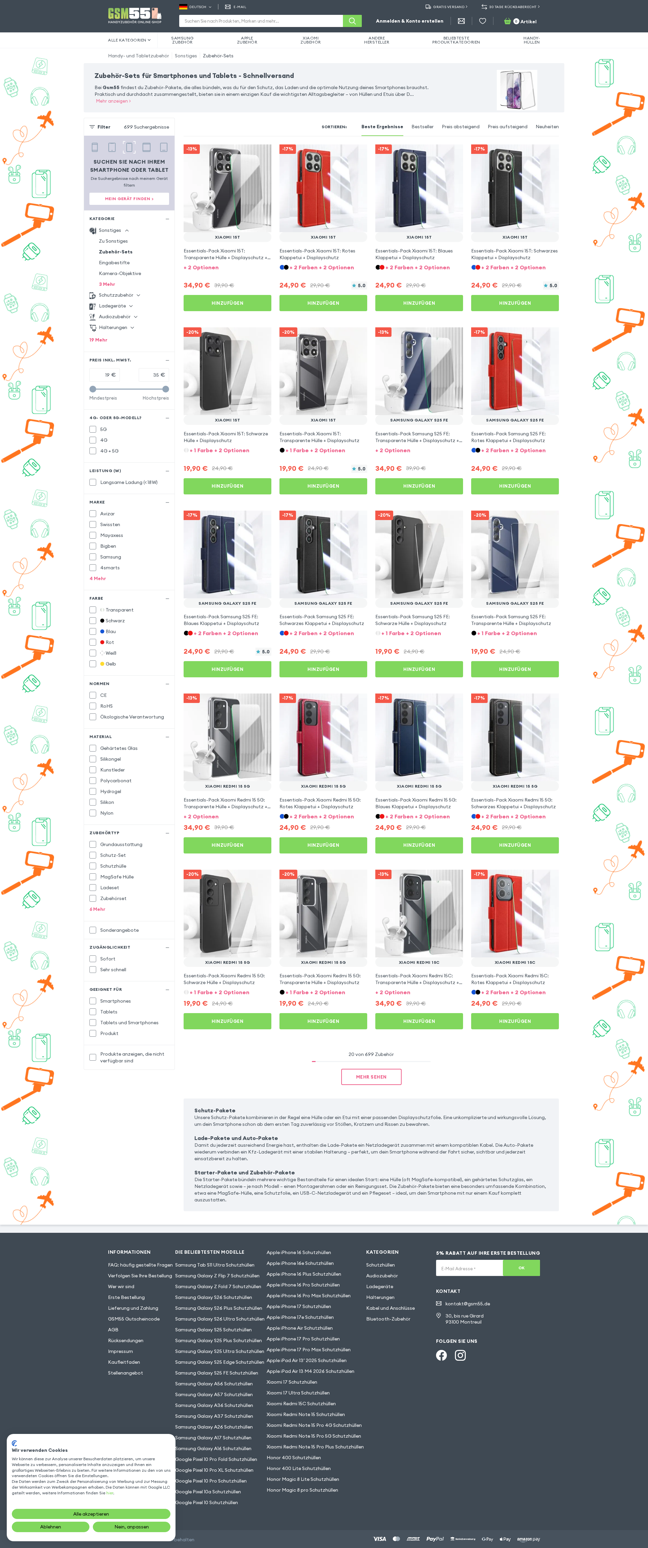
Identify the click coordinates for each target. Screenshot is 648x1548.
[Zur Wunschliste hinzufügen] (261, 153)
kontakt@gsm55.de (468, 1304)
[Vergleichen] (248, 153)
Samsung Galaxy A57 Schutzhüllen (214, 1394)
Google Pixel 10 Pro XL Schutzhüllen (214, 1470)
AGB (113, 1330)
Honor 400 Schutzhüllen (294, 1458)
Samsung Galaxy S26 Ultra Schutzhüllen (220, 1319)
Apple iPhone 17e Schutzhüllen (300, 1317)
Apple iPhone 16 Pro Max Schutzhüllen (309, 1296)
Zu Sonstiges (113, 241)
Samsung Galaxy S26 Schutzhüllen (213, 1297)
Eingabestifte (114, 263)
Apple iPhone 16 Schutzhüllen (299, 1252)
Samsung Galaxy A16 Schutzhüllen (213, 1448)
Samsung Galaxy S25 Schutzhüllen (213, 1330)
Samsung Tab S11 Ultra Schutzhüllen (214, 1265)
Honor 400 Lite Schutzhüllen (299, 1468)
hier (109, 1492)
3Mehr (107, 284)
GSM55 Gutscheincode (134, 1319)
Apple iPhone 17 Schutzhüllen (299, 1306)
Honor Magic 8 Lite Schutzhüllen (303, 1479)
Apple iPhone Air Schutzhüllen (300, 1328)
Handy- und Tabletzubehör (138, 56)
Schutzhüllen (380, 1265)
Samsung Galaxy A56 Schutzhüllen (214, 1384)
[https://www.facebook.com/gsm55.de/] (441, 1355)
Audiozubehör (382, 1276)
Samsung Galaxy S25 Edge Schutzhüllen (219, 1362)
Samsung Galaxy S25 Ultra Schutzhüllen (219, 1351)
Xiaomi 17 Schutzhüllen (292, 1382)
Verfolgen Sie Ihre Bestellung (140, 1276)
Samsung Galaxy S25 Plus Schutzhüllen (218, 1340)
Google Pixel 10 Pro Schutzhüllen (211, 1481)
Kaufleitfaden (124, 1362)
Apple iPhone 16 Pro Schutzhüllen (303, 1285)
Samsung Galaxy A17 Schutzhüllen (213, 1438)
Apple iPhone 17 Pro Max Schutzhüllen (309, 1350)
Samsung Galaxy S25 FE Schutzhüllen (216, 1373)
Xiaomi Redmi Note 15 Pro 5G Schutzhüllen (314, 1436)
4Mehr (97, 578)
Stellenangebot (125, 1373)
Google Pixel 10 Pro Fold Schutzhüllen (216, 1459)
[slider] (92, 389)
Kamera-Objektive (120, 273)
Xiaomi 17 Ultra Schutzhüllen (298, 1393)
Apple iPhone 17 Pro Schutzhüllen (303, 1339)
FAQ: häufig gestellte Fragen (140, 1265)
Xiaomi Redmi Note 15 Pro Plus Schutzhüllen (315, 1447)
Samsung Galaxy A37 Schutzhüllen (214, 1416)
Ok (521, 1267)
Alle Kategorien (127, 40)
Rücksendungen (125, 1340)
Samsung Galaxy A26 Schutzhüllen (214, 1427)
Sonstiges (186, 56)
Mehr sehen (371, 1077)
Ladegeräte (379, 1286)
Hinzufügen (227, 303)
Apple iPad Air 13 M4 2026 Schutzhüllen (310, 1371)
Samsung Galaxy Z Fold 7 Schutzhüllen (218, 1286)
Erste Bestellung (126, 1297)
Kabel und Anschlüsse (390, 1308)
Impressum (120, 1351)
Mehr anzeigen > (113, 101)
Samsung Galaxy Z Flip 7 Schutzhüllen (217, 1276)
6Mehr (97, 909)
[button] (227, 266)
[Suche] (352, 21)
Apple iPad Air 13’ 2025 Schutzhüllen (307, 1360)
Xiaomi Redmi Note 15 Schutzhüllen (306, 1414)
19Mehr (98, 340)
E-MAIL (240, 7)
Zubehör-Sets (218, 56)
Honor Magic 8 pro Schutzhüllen (302, 1490)
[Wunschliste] (482, 21)
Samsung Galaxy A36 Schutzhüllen (214, 1405)
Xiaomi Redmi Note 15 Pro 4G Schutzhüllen (314, 1425)
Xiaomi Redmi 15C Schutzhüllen (301, 1404)
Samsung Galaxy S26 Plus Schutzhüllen (218, 1308)
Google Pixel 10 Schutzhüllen (206, 1502)
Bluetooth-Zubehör (388, 1319)
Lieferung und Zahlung (133, 1308)
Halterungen (380, 1297)
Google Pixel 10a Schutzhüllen (208, 1492)
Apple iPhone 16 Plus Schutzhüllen (304, 1274)
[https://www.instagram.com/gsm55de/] (460, 1355)
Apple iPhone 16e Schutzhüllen (300, 1263)
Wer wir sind (121, 1286)
